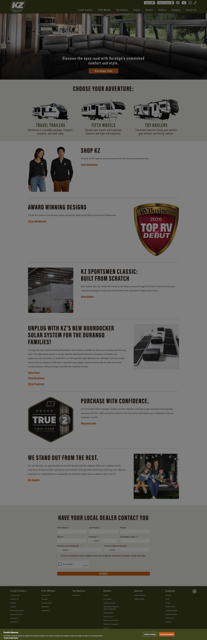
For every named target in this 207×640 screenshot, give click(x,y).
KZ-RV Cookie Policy (11, 638)
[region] (103, 634)
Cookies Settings (150, 634)
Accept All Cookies (166, 634)
